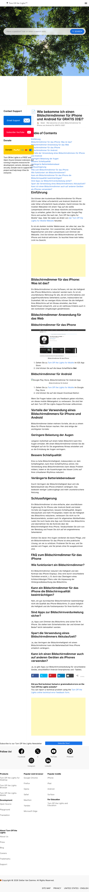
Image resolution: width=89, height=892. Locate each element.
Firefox (27, 783)
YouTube (53, 757)
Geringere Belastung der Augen (45, 158)
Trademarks (5, 859)
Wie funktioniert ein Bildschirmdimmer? (48, 172)
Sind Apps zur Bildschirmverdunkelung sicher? (51, 181)
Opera (26, 789)
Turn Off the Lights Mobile (8, 794)
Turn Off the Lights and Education (58, 804)
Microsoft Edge (30, 811)
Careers (3, 853)
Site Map (46, 888)
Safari (26, 794)
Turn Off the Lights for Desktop (10, 779)
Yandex (27, 805)
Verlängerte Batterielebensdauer (45, 164)
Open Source (5, 804)
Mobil (43, 123)
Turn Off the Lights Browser (8, 786)
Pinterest (70, 757)
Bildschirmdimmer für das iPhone (45, 147)
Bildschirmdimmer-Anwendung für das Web (50, 145)
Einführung (36, 139)
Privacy (57, 888)
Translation (5, 815)
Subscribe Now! (64, 743)
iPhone (50, 778)
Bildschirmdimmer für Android (44, 150)
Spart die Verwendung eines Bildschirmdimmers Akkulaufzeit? (58, 183)
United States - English (76, 888)
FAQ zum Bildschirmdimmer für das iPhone (49, 170)
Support (3, 864)
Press (2, 842)
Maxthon (27, 800)
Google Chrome (31, 778)
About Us (4, 836)
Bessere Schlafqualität (41, 161)
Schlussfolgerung (38, 167)
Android (51, 789)
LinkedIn (48, 766)
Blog (2, 847)
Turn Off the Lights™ (18, 3)
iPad (49, 783)
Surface (51, 794)
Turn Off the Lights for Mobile (61, 362)
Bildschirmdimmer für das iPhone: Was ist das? (51, 142)
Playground (5, 809)
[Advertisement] (44, 90)
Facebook (21, 757)
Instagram (31, 766)
